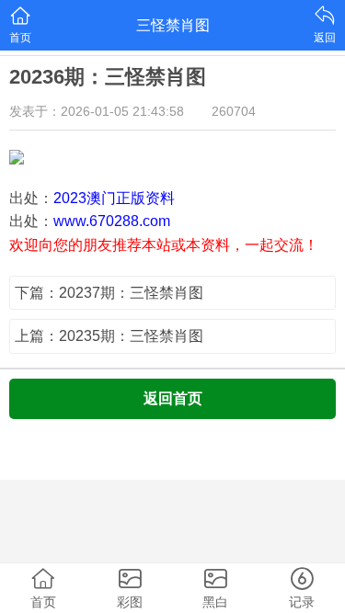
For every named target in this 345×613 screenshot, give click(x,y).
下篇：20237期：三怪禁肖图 (109, 293)
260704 (234, 111)
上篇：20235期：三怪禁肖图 (109, 336)
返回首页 (173, 398)
